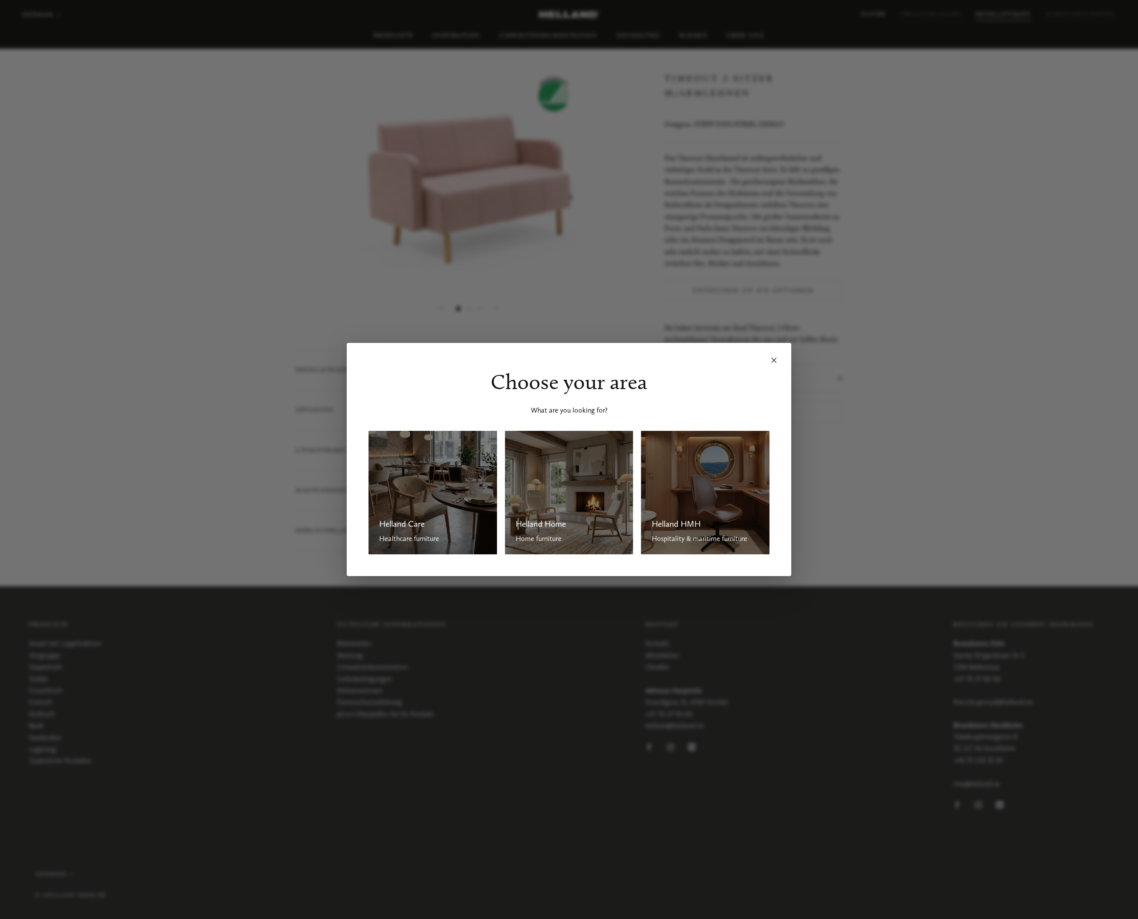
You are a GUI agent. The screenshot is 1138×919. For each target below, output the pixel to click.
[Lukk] (774, 360)
